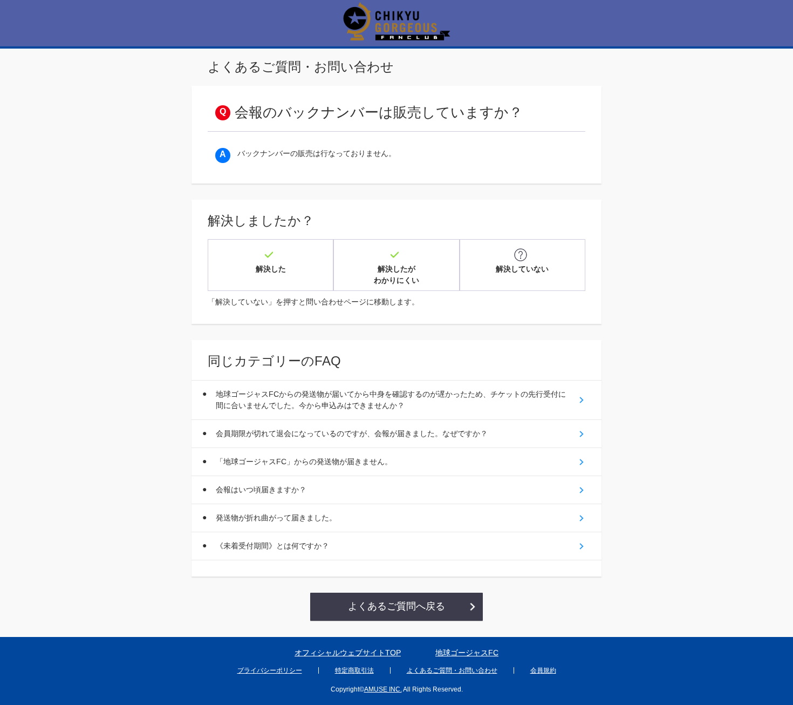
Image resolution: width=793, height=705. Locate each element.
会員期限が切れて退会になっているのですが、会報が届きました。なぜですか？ (352, 433)
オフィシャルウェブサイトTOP (348, 652)
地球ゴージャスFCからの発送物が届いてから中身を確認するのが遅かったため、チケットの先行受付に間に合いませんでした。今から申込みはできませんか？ (391, 400)
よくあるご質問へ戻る (396, 606)
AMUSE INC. (383, 689)
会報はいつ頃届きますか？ (261, 489)
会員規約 (543, 670)
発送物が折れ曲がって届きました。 (276, 517)
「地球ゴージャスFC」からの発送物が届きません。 (304, 461)
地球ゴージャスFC (466, 652)
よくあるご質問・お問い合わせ (452, 670)
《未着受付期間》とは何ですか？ (272, 545)
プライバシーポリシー (269, 670)
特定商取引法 (354, 670)
